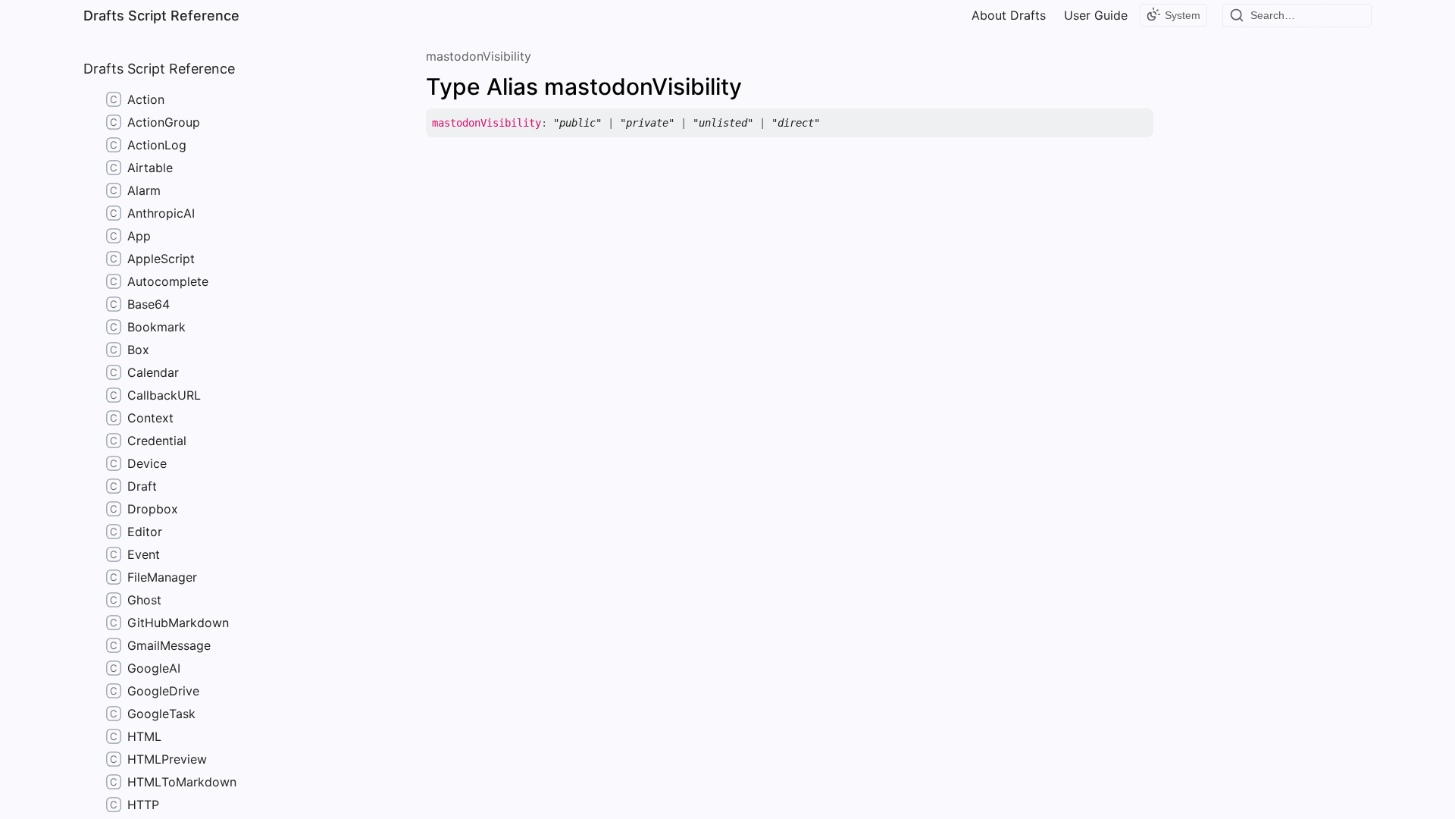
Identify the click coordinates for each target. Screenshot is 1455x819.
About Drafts (1009, 15)
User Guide (1096, 15)
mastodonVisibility (478, 56)
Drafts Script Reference (161, 16)
